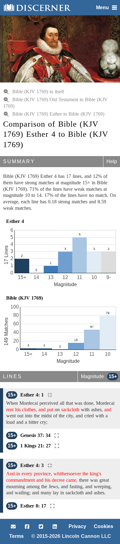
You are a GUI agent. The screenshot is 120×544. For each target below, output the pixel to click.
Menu (102, 7)
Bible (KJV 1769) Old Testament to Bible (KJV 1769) (55, 103)
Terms (16, 536)
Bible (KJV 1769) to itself (38, 91)
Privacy (77, 526)
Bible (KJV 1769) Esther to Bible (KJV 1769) (58, 114)
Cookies (103, 526)
